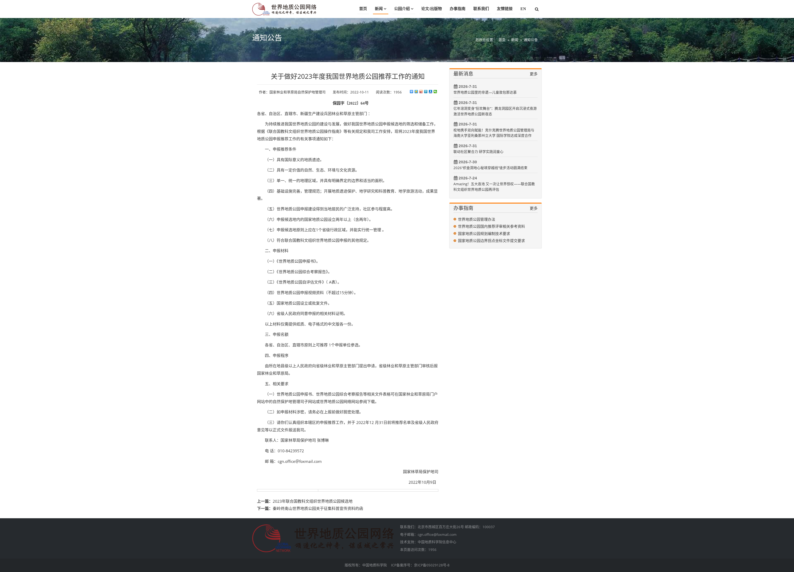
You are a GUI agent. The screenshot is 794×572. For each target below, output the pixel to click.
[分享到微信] (435, 91)
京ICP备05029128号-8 (432, 565)
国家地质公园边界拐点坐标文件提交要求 (491, 240)
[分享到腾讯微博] (426, 91)
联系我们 (481, 9)
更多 (534, 74)
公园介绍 (402, 9)
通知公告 (531, 39)
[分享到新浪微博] (421, 91)
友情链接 (505, 9)
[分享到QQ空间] (416, 91)
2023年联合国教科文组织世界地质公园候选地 (313, 501)
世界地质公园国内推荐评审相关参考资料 (491, 226)
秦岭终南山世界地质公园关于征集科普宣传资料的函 (318, 508)
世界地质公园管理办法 (476, 219)
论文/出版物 (431, 9)
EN (523, 9)
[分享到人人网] (430, 91)
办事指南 (457, 9)
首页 (363, 9)
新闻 (379, 9)
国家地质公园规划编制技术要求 (484, 233)
